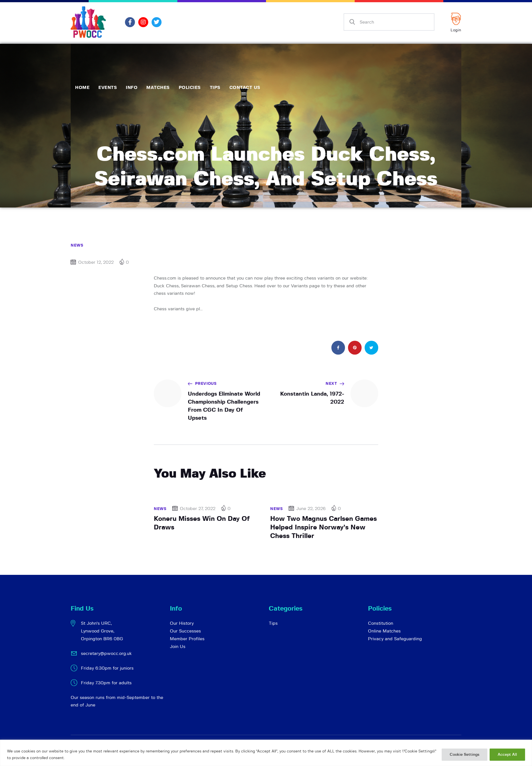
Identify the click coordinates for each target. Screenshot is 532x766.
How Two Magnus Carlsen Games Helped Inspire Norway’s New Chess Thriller (323, 527)
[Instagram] (143, 22)
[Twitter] (157, 22)
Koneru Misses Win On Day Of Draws (202, 523)
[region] (266, 753)
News (77, 245)
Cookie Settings (464, 755)
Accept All (507, 755)
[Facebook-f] (130, 22)
